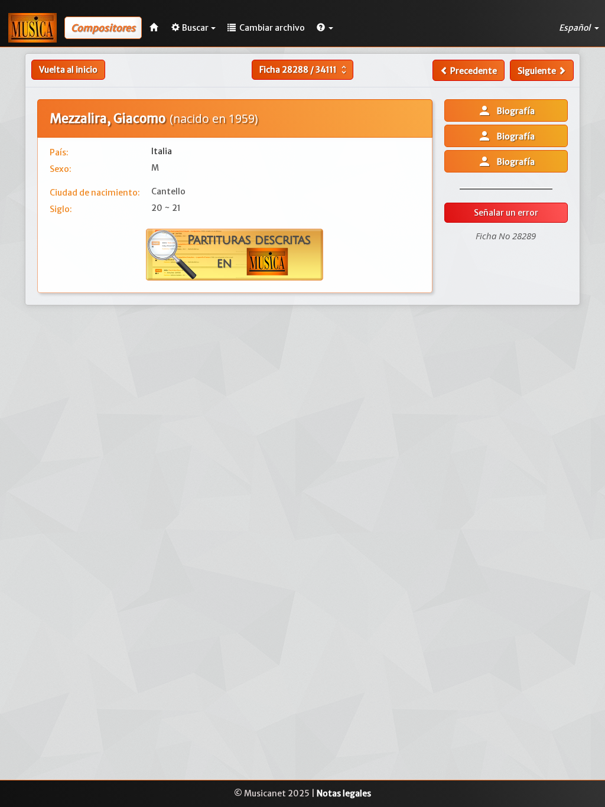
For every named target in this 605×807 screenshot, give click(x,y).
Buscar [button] (195, 27)
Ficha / (304, 69)
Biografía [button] (506, 110)
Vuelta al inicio (68, 69)
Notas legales (344, 793)
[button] (325, 28)
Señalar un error (506, 212)
